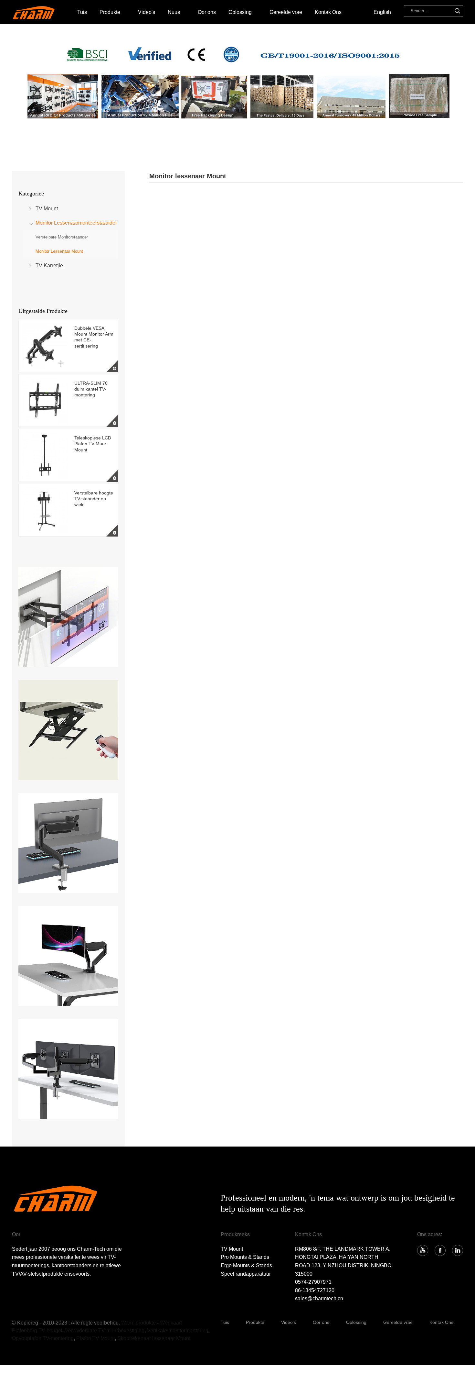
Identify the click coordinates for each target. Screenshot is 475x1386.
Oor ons (207, 12)
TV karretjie (49, 265)
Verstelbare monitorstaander (62, 237)
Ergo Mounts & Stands (246, 1265)
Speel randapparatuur (246, 1274)
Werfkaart (171, 1322)
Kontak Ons (328, 12)
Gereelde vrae (285, 12)
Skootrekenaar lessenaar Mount (153, 1338)
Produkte (110, 12)
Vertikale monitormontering (177, 1330)
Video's (146, 12)
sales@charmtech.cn (319, 1298)
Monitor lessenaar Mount (59, 251)
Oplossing (356, 1322)
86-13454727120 (314, 1290)
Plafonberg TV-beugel (37, 1330)
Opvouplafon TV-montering (43, 1338)
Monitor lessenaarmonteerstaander (76, 223)
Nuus (174, 12)
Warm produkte (138, 1322)
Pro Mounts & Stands (245, 1257)
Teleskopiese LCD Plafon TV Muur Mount (92, 443)
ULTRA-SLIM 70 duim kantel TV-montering (91, 389)
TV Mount (47, 208)
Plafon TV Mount (95, 1338)
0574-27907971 (313, 1282)
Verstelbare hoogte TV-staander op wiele (93, 498)
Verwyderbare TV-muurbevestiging (104, 1330)
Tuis (82, 12)
